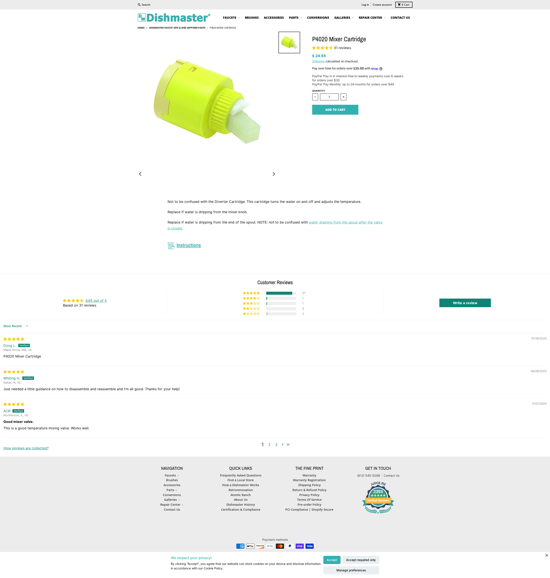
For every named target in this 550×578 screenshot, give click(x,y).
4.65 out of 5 (96, 300)
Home (141, 27)
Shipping (318, 61)
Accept (332, 560)
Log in (365, 4)
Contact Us (391, 475)
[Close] (547, 555)
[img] (13, 339)
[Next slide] (274, 174)
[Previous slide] (141, 174)
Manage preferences (351, 570)
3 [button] (276, 444)
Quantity (318, 90)
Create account (382, 4)
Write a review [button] (465, 303)
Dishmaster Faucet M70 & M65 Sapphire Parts (177, 27)
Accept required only (361, 560)
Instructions (189, 245)
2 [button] (269, 444)
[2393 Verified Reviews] (378, 514)
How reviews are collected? (26, 448)
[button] (323, 48)
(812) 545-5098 (368, 475)
